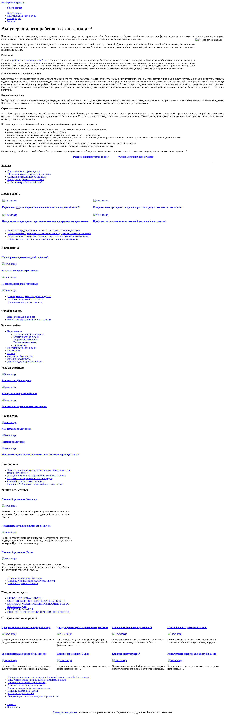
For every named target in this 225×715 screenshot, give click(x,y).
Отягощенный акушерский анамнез (187, 627)
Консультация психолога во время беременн (191, 653)
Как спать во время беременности (20, 270)
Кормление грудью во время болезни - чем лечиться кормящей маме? (40, 207)
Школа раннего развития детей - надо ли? (29, 174)
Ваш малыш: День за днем (21, 316)
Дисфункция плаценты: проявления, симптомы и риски (36, 475)
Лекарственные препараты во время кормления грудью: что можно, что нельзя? (138, 207)
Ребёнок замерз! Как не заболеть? (25, 182)
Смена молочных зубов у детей (24, 171)
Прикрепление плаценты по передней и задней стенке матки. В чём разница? (48, 677)
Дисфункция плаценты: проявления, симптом (82, 627)
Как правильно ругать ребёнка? (19, 393)
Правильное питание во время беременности (26, 525)
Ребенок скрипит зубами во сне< (91, 157)
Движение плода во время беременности (24, 653)
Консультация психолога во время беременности (33, 696)
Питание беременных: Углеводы (19, 499)
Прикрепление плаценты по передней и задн (26, 627)
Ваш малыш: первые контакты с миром (24, 406)
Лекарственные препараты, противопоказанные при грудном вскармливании (45, 221)
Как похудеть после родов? (16, 428)
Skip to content (14, 7)
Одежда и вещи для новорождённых (27, 176)
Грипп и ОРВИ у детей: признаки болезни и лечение (35, 484)
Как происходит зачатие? (126, 653)
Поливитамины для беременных (20, 284)
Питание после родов (13, 441)
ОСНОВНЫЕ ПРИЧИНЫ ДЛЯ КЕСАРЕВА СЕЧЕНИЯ (36, 601)
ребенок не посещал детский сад (29, 60)
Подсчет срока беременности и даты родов (29, 478)
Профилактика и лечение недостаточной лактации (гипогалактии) (129, 221)
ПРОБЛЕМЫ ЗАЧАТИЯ (20, 609)
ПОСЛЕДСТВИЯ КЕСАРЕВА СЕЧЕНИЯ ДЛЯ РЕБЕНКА (38, 612)
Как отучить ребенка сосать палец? (26, 179)
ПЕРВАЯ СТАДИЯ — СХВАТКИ (25, 598)
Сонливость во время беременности (26, 481)
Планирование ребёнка (65, 712)
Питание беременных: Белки (17, 552)
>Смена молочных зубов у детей (135, 157)
